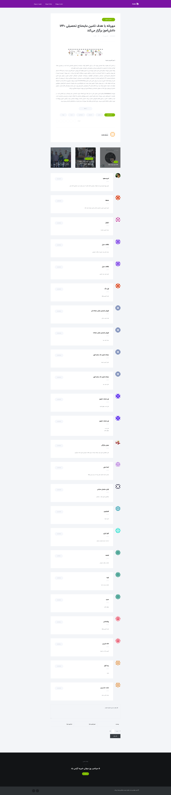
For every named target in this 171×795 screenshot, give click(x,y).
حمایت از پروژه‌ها (59, 4)
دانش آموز (90, 114)
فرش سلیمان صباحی (103, 489)
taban (107, 200)
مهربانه (63, 114)
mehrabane (112, 36)
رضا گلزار (106, 666)
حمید (107, 599)
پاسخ (108, 181)
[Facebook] (71, 121)
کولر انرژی (106, 533)
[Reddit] (64, 121)
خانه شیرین (105, 644)
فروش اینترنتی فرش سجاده (101, 333)
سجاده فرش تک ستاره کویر (101, 355)
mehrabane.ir (107, 93)
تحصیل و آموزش (108, 19)
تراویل (107, 222)
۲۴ (98, 36)
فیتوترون (106, 511)
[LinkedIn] (57, 121)
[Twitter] (74, 121)
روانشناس (106, 621)
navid (107, 555)
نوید (107, 577)
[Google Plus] (67, 121)
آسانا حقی (106, 467)
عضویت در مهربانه (38, 4)
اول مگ (106, 289)
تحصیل (99, 114)
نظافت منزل (105, 244)
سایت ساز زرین (104, 688)
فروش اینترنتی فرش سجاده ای (100, 311)
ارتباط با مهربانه (48, 4)
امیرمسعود (106, 178)
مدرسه (72, 114)
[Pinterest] (60, 121)
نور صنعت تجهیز (104, 399)
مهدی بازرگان (105, 445)
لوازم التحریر (80, 114)
